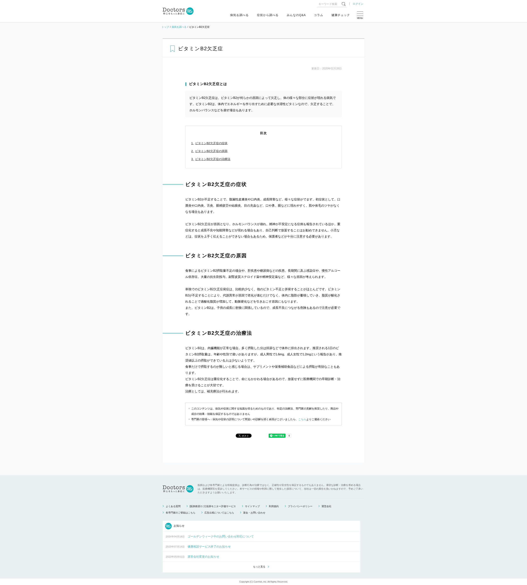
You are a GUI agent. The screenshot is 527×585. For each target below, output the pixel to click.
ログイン (358, 3)
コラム (318, 15)
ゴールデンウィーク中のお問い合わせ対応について (221, 536)
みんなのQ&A (296, 15)
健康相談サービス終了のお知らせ (209, 546)
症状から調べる (268, 15)
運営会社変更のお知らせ (203, 556)
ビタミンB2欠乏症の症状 (211, 143)
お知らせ (178, 526)
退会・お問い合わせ (254, 512)
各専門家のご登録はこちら (180, 512)
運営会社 (326, 506)
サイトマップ (252, 506)
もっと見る (259, 566)
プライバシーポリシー (300, 506)
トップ (165, 27)
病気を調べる (239, 15)
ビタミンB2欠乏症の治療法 (212, 159)
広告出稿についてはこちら (219, 512)
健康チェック (340, 15)
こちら (302, 419)
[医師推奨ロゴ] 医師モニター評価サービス (213, 506)
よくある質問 (173, 506)
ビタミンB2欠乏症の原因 (211, 151)
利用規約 (274, 506)
